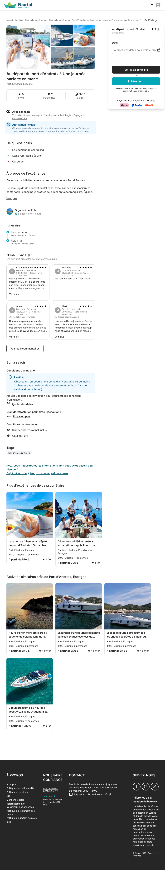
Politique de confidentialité (20, 788)
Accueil (9, 20)
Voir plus (11, 198)
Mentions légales (15, 799)
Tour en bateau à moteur (36, 20)
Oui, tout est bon (16, 473)
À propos (11, 784)
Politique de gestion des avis (21, 817)
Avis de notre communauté (50, 789)
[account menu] (158, 5)
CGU (8, 796)
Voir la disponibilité (136, 69)
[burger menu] (152, 5)
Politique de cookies (17, 792)
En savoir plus (21, 416)
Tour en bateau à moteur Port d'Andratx (67, 20)
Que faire (19, 20)
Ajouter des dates (22, 404)
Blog (8, 821)
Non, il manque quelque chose (49, 473)
